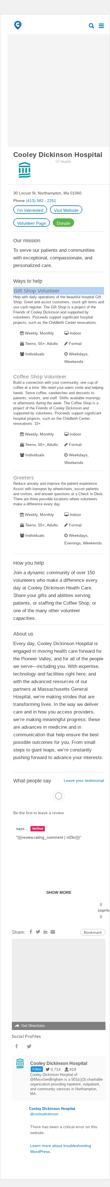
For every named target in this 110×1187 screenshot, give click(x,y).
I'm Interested (30, 210)
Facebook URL (16, 1046)
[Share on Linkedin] (45, 932)
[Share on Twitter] (38, 932)
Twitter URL (29, 1046)
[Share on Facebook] (30, 932)
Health (65, 162)
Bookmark (93, 932)
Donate (63, 223)
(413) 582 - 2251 (41, 200)
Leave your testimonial (84, 780)
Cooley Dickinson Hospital (52, 1109)
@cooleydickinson (44, 1114)
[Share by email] (52, 932)
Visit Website (66, 210)
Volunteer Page (31, 223)
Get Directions (33, 1026)
